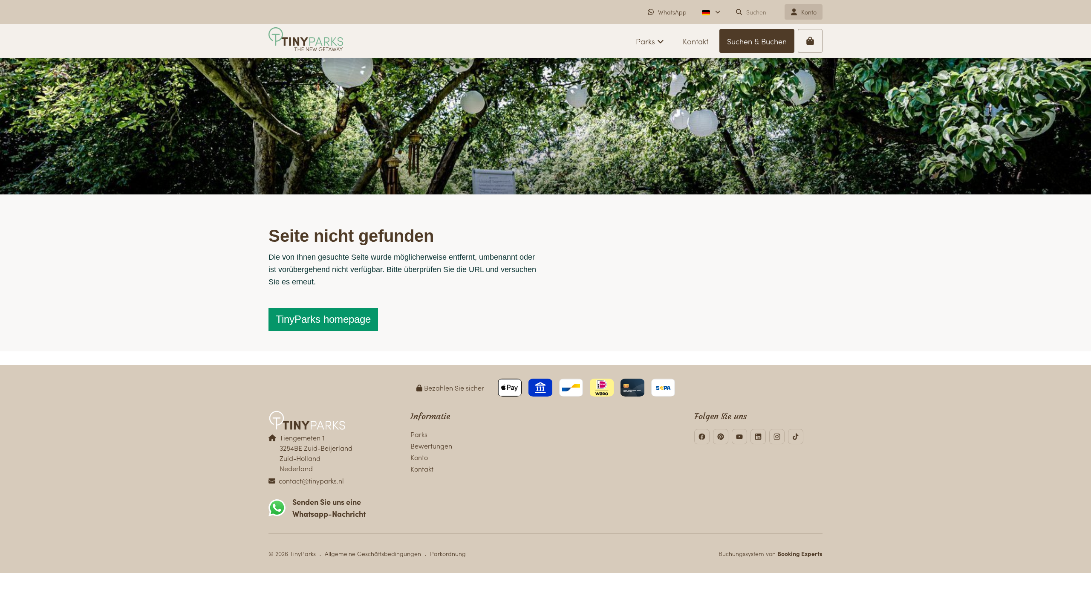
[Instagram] (777, 436)
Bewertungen (431, 445)
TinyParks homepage (323, 319)
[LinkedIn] (758, 436)
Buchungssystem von (771, 553)
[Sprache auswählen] (711, 12)
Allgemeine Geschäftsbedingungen (373, 553)
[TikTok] (795, 436)
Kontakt (421, 468)
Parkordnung (448, 553)
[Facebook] (702, 436)
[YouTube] (739, 436)
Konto (419, 457)
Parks (418, 434)
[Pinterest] (720, 436)
